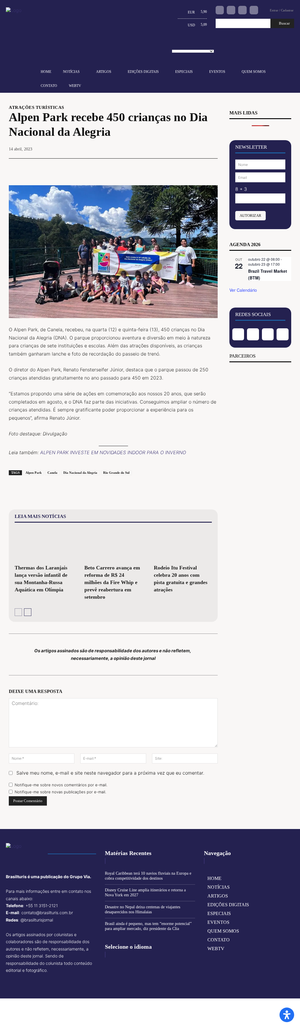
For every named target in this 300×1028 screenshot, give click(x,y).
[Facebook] (220, 10)
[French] (186, 44)
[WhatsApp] (198, 167)
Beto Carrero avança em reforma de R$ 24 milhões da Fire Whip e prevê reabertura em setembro (112, 582)
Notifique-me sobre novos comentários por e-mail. (61, 784)
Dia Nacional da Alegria (80, 472)
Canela (52, 472)
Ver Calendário (243, 290)
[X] (171, 167)
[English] (176, 44)
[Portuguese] (195, 44)
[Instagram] (231, 10)
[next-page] (27, 612)
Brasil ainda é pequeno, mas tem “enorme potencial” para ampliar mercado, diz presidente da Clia (148, 926)
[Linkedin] (242, 10)
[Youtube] (254, 10)
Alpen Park (33, 472)
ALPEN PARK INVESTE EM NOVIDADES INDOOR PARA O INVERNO (113, 452)
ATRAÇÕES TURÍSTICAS (36, 107)
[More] (211, 167)
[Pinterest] (184, 167)
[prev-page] (18, 612)
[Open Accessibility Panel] (286, 1015)
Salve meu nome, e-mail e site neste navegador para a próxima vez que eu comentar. (110, 773)
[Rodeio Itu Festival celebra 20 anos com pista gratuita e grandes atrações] (183, 545)
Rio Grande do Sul (116, 472)
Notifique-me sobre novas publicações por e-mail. (60, 792)
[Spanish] (204, 44)
